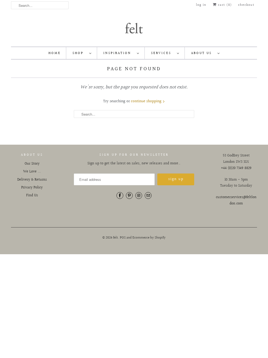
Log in (201, 5)
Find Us (32, 195)
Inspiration (118, 53)
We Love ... (32, 172)
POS (123, 237)
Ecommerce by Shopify (149, 237)
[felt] (134, 27)
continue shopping (147, 101)
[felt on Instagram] (138, 195)
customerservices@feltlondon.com (236, 200)
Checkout (246, 5)
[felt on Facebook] (119, 195)
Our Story (32, 164)
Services (162, 53)
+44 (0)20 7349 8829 (236, 168)
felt (115, 237)
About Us (203, 53)
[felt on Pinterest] (129, 195)
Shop (79, 53)
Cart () (224, 5)
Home (54, 53)
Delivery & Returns (32, 180)
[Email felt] (148, 195)
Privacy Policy (32, 188)
